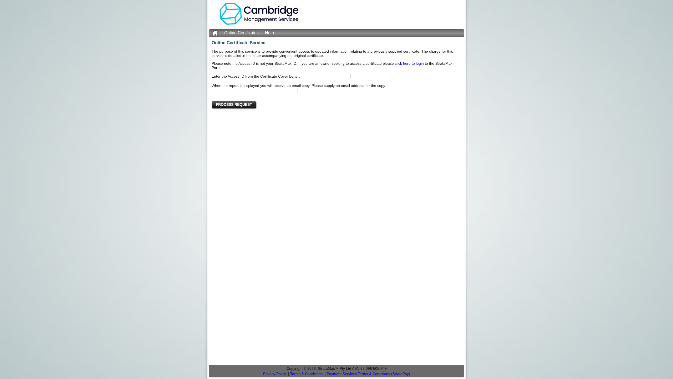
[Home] (259, 23)
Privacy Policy (274, 374)
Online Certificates (241, 33)
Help (269, 33)
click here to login (409, 63)
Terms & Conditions (306, 374)
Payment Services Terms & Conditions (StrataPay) (368, 374)
